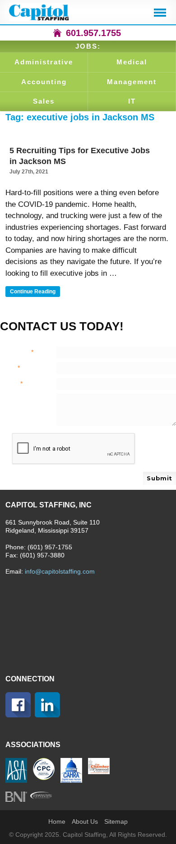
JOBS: (88, 46)
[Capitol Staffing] (39, 12)
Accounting (44, 82)
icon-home (57, 33)
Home (56, 821)
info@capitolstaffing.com (60, 571)
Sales (44, 101)
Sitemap (116, 821)
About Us (85, 821)
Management (132, 82)
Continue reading (35, 292)
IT (132, 101)
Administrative (43, 62)
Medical (131, 62)
